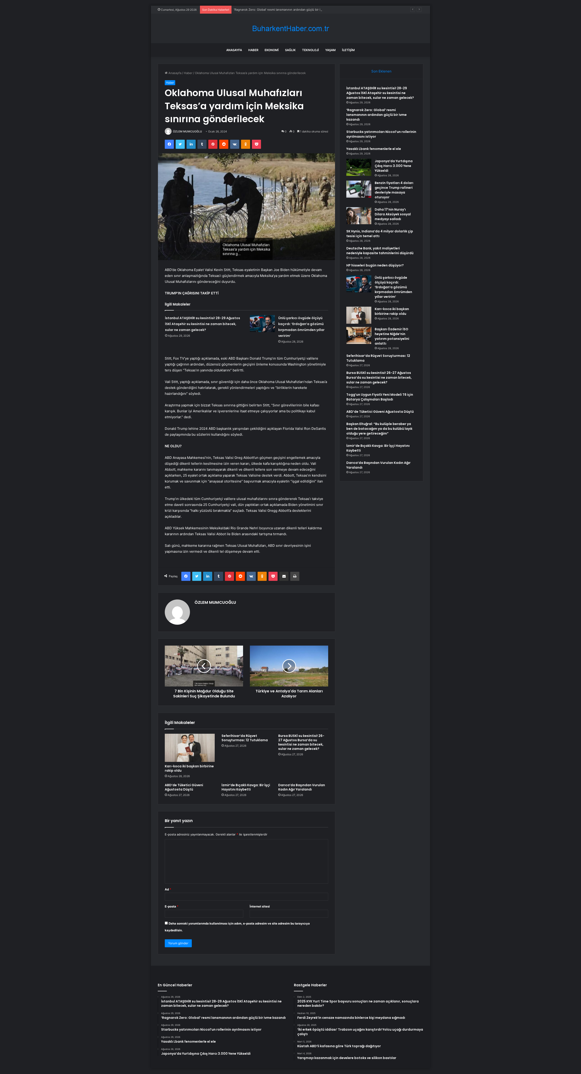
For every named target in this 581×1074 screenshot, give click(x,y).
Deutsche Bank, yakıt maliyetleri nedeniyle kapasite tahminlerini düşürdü (380, 250)
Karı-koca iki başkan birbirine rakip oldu (189, 768)
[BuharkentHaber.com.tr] (290, 28)
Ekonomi (272, 50)
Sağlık (290, 50)
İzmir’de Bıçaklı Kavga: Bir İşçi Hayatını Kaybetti (246, 787)
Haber (253, 50)
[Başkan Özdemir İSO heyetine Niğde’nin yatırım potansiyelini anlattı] (358, 335)
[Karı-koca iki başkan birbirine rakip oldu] (190, 748)
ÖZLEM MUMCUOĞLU (187, 131)
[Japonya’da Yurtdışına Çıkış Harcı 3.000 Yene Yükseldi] (358, 167)
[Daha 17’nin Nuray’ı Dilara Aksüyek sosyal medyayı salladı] (358, 215)
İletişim (348, 50)
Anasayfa (234, 50)
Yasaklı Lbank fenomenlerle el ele (373, 149)
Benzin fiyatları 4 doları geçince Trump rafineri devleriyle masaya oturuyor (394, 190)
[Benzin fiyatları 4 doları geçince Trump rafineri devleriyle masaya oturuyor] (358, 189)
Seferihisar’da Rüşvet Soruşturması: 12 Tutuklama (245, 737)
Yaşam (330, 50)
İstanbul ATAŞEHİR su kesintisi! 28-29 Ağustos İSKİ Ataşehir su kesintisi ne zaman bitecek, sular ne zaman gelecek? (202, 324)
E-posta (171, 906)
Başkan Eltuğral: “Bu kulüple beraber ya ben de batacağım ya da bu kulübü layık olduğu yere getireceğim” (379, 429)
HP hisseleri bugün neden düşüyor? (375, 265)
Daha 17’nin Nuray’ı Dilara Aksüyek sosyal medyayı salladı (393, 214)
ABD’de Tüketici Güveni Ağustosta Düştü (184, 787)
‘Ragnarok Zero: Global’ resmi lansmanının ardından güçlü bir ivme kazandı (286, 9)
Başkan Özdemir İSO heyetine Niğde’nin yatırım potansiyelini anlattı (392, 336)
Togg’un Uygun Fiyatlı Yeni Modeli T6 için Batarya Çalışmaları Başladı (379, 397)
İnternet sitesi (260, 906)
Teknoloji (310, 50)
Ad (168, 889)
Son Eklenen (381, 71)
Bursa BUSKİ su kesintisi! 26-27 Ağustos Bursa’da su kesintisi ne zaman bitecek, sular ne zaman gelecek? (301, 742)
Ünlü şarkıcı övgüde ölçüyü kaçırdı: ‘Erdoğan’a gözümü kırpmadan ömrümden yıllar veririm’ (393, 287)
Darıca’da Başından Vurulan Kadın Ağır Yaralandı (301, 787)
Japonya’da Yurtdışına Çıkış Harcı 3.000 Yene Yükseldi (394, 166)
